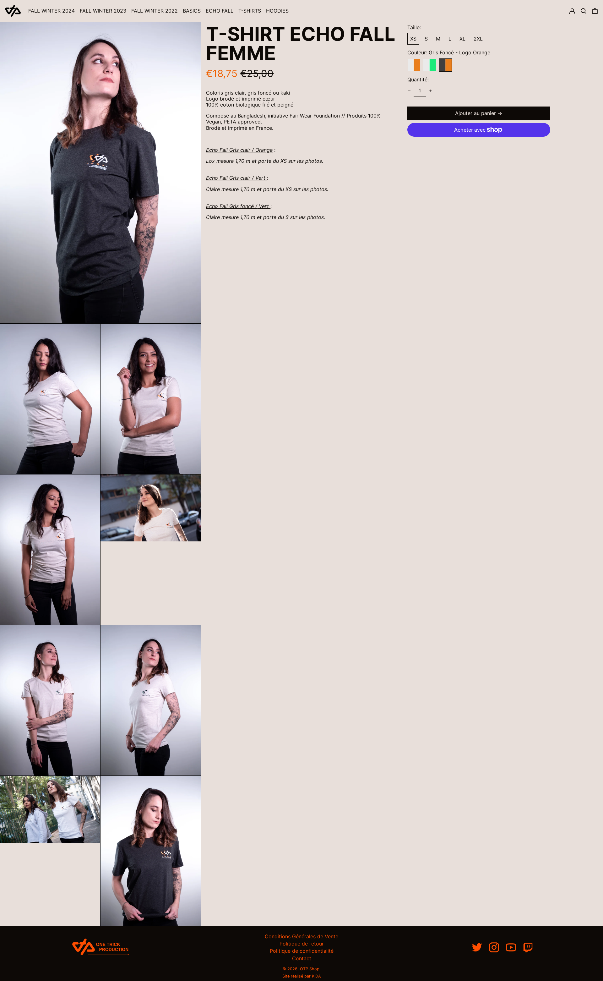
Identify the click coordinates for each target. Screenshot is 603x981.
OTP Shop (309, 969)
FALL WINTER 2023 (103, 11)
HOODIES (277, 11)
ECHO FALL (219, 11)
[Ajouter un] (430, 90)
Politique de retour (302, 943)
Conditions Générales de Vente (301, 936)
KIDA (316, 976)
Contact (301, 958)
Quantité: (418, 80)
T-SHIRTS (249, 11)
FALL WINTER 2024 (51, 11)
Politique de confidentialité (302, 951)
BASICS (192, 11)
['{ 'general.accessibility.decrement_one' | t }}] (409, 90)
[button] (583, 11)
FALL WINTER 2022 (154, 11)
